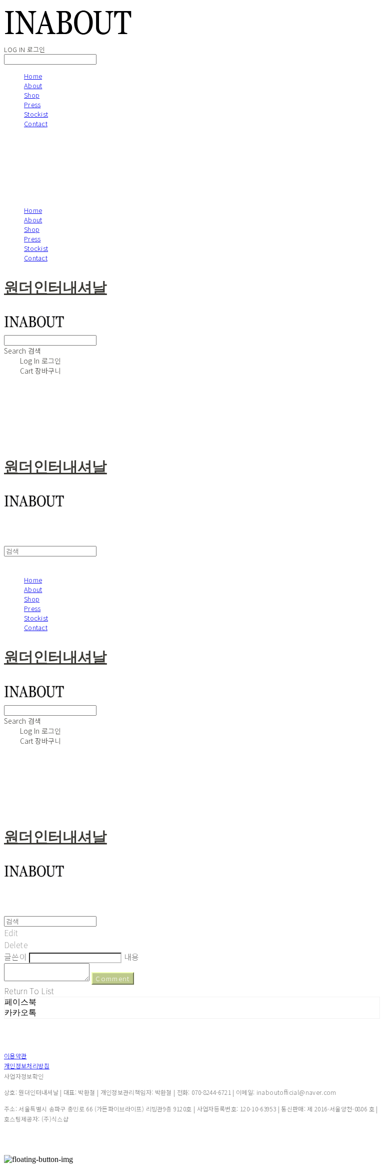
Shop (32, 95)
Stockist (36, 114)
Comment (113, 978)
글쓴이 (15, 957)
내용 (132, 957)
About (33, 85)
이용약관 (15, 1055)
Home (33, 76)
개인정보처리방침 (27, 1065)
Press (32, 104)
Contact (36, 123)
